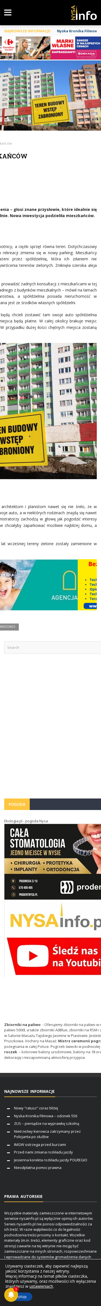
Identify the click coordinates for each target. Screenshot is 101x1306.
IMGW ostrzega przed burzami (40, 1144)
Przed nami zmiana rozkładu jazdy (43, 1152)
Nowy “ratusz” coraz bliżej (36, 1108)
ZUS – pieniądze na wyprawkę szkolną (46, 1123)
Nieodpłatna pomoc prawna (37, 1167)
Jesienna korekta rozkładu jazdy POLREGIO (50, 1159)
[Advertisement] (50, 728)
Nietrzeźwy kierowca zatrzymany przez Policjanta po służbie (47, 1134)
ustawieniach (41, 1286)
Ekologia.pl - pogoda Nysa (26, 820)
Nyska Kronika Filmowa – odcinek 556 (45, 1115)
